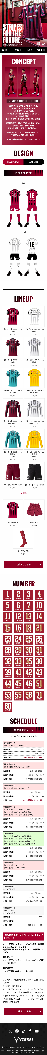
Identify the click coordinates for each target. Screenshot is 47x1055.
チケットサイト (39, 1047)
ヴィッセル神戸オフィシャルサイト (16, 1047)
